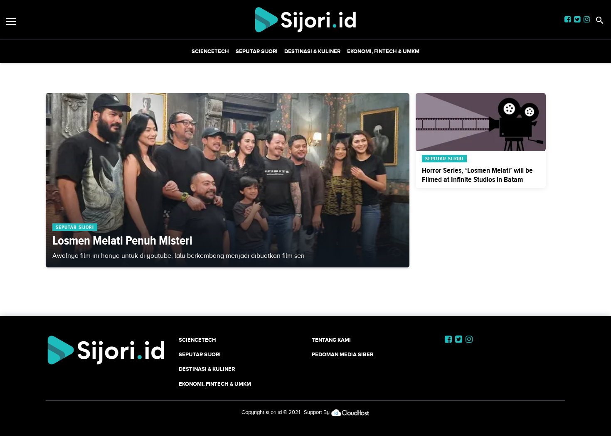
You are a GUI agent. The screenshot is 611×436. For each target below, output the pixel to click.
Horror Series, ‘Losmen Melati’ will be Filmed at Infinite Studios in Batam (477, 175)
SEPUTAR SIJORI (257, 51)
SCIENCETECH (210, 51)
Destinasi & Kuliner (312, 51)
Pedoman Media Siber (342, 354)
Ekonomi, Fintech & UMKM (383, 51)
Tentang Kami (331, 340)
